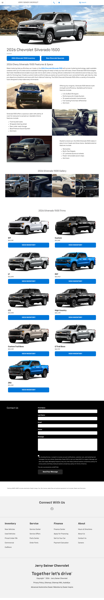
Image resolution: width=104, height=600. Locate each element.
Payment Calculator (61, 543)
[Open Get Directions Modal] (59, 2)
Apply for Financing (61, 534)
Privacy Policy (38, 583)
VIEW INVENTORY (28, 245)
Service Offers (35, 534)
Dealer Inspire (68, 587)
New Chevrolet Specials (55, 58)
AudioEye (66, 583)
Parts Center (34, 538)
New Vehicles (10, 529)
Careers (81, 543)
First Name (42, 408)
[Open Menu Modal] (2, 2)
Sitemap (48, 583)
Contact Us (82, 538)
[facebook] (52, 509)
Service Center (35, 529)
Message (41, 437)
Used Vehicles (10, 534)
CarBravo (8, 547)
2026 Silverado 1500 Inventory (23, 58)
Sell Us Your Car (60, 538)
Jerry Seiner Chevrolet (59, 578)
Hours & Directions (85, 529)
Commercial (9, 543)
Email (40, 422)
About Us (81, 534)
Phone (40, 429)
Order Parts (34, 543)
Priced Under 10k (11, 538)
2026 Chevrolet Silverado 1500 (51, 68)
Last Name (42, 415)
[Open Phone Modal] (54, 2)
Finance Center (59, 529)
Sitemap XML (57, 583)
